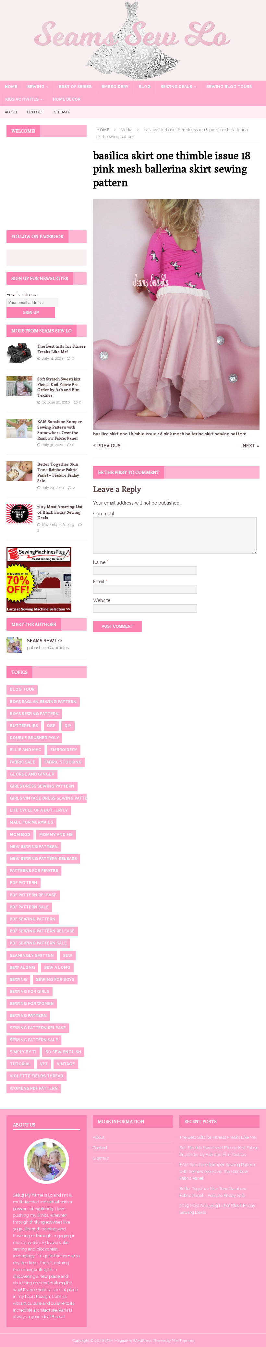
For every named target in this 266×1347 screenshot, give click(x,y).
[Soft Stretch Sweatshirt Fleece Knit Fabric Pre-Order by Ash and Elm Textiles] (19, 386)
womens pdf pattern (34, 1088)
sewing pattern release (38, 1028)
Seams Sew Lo (44, 640)
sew (67, 955)
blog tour (22, 689)
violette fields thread (36, 1076)
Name (100, 562)
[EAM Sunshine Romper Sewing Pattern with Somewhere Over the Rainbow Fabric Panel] (19, 428)
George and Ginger (32, 774)
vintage (66, 1064)
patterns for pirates (34, 870)
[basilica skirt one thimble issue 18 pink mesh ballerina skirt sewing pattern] (176, 426)
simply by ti (23, 1052)
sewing (18, 979)
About (11, 112)
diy (68, 726)
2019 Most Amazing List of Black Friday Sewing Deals (59, 512)
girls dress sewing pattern (42, 786)
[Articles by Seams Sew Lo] (14, 649)
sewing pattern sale (34, 1040)
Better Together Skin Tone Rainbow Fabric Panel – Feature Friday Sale (58, 472)
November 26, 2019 (58, 525)
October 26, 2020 (56, 402)
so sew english (63, 1052)
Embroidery (115, 86)
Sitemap (62, 112)
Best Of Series (75, 86)
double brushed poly (34, 738)
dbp (51, 726)
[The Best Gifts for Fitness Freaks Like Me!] (19, 353)
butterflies (24, 726)
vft (44, 1064)
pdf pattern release (33, 895)
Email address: (21, 294)
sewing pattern (28, 1015)
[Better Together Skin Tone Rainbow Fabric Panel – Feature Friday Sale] (19, 471)
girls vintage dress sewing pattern (51, 798)
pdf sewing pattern (32, 919)
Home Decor (66, 99)
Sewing (35, 86)
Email (99, 581)
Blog (145, 86)
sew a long (57, 967)
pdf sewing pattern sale (38, 943)
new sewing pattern (34, 846)
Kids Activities (22, 99)
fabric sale (22, 762)
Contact (35, 112)
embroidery (63, 750)
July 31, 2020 (52, 445)
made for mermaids (31, 822)
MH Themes (183, 1340)
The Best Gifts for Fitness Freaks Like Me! (61, 348)
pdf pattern (23, 882)
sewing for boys (55, 979)
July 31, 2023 (52, 358)
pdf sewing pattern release (42, 931)
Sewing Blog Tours (229, 86)
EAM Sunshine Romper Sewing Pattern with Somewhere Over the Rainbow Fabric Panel (59, 430)
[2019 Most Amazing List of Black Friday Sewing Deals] (19, 513)
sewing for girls (29, 991)
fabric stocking (63, 762)
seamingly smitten (32, 955)
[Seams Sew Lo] (133, 77)
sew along (22, 967)
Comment (103, 513)
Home (11, 86)
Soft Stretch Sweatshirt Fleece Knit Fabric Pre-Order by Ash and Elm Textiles (58, 387)
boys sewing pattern (34, 714)
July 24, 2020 (53, 488)
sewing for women (32, 1003)
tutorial (20, 1064)
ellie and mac (25, 750)
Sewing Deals (176, 86)
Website (101, 600)
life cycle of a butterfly (39, 810)
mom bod (20, 834)
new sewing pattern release (43, 858)
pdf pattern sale (29, 907)
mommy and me (56, 834)
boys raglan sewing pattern (43, 701)
